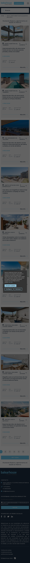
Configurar (9, 289)
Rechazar (18, 289)
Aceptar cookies (10, 285)
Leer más (10, 282)
